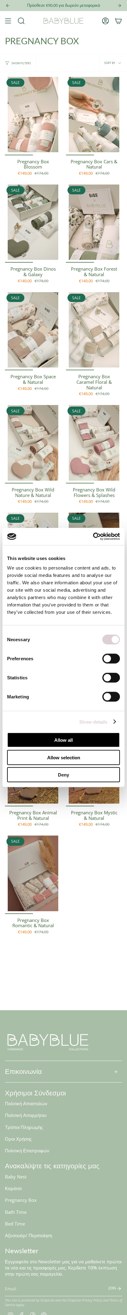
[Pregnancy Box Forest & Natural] (94, 224)
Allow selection (63, 757)
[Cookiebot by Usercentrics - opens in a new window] (93, 537)
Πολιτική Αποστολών (26, 1103)
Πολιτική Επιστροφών (27, 1150)
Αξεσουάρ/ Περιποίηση (28, 1235)
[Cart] (118, 21)
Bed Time (15, 1224)
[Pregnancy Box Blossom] (33, 116)
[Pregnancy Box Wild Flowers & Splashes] (94, 444)
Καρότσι (13, 1188)
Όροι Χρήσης (18, 1139)
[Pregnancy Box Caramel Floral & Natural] (94, 331)
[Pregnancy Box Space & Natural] (33, 331)
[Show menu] (8, 21)
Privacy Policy (92, 1300)
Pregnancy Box (21, 1200)
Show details (93, 721)
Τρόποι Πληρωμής (24, 1127)
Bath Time (16, 1212)
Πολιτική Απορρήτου (26, 1115)
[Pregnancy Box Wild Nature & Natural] (33, 444)
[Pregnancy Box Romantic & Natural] (33, 875)
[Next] (119, 5)
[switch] (111, 659)
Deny (63, 774)
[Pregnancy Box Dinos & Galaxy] (33, 224)
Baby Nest (16, 1177)
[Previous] (7, 5)
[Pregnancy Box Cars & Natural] (94, 116)
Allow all (63, 740)
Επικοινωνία (23, 1071)
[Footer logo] (48, 1042)
